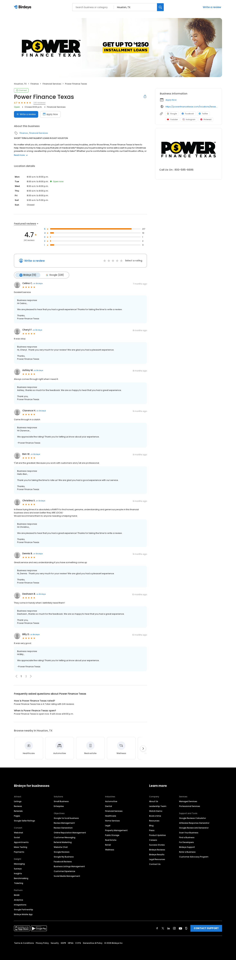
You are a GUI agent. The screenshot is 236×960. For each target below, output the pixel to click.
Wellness (109, 849)
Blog (151, 825)
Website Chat (61, 847)
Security (55, 943)
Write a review (212, 7)
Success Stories (157, 844)
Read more (19, 155)
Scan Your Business (188, 832)
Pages (17, 816)
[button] (31, 676)
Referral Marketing (63, 842)
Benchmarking (21, 878)
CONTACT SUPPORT (206, 928)
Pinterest (207, 119)
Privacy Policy (42, 943)
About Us (153, 801)
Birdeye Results (156, 854)
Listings (18, 801)
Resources (154, 820)
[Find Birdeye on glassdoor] (186, 928)
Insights (18, 873)
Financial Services (52, 83)
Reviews (18, 806)
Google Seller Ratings (24, 820)
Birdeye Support (187, 847)
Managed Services (188, 801)
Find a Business (186, 837)
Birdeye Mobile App (23, 914)
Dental (108, 806)
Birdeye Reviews (157, 849)
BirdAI (16, 895)
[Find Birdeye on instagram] (174, 928)
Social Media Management (67, 876)
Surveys (18, 868)
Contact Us (155, 864)
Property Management (116, 830)
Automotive (111, 801)
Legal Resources (157, 859)
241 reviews (39, 102)
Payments (19, 852)
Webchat (18, 832)
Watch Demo (155, 811)
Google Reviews (62, 852)
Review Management (64, 823)
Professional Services (189, 806)
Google (173, 113)
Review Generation (63, 827)
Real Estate (110, 840)
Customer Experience (64, 871)
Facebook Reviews (63, 861)
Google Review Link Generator (194, 827)
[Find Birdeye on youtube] (180, 928)
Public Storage (112, 835)
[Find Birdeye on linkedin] (168, 928)
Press (151, 830)
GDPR (63, 943)
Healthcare (110, 816)
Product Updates (157, 835)
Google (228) (56, 274)
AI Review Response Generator (194, 823)
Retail (108, 844)
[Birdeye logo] (23, 7)
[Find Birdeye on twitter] (163, 928)
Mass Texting (20, 847)
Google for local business (66, 818)
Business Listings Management (69, 866)
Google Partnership (23, 909)
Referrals (18, 811)
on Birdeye (38, 283)
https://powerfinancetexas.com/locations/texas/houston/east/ (191, 106)
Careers (153, 840)
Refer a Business (187, 852)
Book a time (155, 816)
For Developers (186, 842)
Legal (107, 825)
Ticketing (18, 883)
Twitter (205, 113)
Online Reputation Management (70, 832)
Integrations (20, 904)
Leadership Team (157, 806)
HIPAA (70, 943)
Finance (35, 83)
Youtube (174, 119)
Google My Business (64, 856)
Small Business (61, 801)
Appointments (21, 842)
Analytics (18, 900)
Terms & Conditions (24, 943)
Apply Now (52, 114)
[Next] (143, 748)
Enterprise (59, 806)
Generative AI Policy (92, 943)
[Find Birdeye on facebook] (157, 928)
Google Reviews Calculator (192, 818)
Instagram (190, 119)
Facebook (189, 113)
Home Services (112, 820)
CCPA (78, 943)
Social (17, 837)
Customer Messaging (64, 837)
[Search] (160, 7)
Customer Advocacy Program (193, 856)
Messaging (19, 863)
